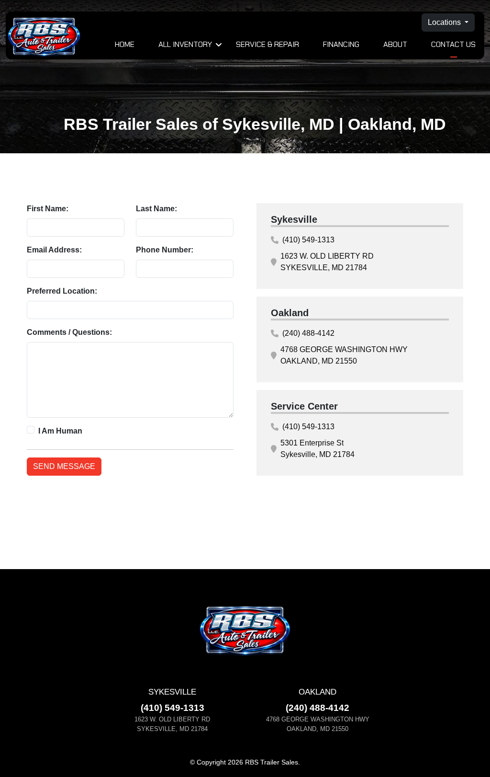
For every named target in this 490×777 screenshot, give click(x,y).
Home (124, 44)
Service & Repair (267, 44)
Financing (341, 44)
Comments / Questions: (69, 332)
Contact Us (453, 44)
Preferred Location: (62, 291)
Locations (445, 22)
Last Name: (156, 209)
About (395, 44)
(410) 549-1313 (308, 240)
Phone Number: (164, 250)
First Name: (47, 209)
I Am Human (60, 431)
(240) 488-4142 (308, 333)
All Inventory (185, 44)
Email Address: (54, 250)
